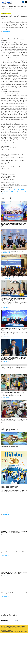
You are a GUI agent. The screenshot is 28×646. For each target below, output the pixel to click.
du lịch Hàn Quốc (16, 191)
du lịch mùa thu (4, 193)
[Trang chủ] (7, 2)
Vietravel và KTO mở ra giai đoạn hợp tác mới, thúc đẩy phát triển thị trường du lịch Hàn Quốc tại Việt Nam (14, 532)
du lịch (23, 185)
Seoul (25, 97)
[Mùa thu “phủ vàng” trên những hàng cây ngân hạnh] (13, 42)
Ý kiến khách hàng (9, 615)
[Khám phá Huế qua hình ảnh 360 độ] (14, 441)
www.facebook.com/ (10, 184)
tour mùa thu (23, 191)
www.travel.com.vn (9, 182)
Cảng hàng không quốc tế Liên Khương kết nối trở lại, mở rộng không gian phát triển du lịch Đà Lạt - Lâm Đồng (13, 224)
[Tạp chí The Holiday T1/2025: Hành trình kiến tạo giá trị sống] (14, 467)
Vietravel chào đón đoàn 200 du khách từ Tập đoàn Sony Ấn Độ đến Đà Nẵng (14, 552)
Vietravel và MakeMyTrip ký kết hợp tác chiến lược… (13, 277)
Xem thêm (24, 449)
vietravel (17, 184)
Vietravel (3, 187)
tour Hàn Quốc (10, 191)
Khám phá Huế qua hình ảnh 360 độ (9, 446)
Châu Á (5, 189)
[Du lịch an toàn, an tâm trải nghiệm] (14, 365)
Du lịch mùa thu (11, 189)
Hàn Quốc (17, 68)
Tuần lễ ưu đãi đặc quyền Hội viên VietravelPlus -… (12, 392)
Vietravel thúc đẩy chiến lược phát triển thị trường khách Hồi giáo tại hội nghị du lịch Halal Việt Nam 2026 (14, 573)
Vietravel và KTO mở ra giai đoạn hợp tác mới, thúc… (13, 251)
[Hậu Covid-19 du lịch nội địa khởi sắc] (14, 409)
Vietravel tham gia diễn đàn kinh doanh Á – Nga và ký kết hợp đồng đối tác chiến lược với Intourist (14, 593)
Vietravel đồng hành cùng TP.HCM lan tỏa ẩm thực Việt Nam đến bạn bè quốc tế (14, 511)
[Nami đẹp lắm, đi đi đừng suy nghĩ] (9, 94)
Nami (20, 81)
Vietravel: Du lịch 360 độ (19, 189)
